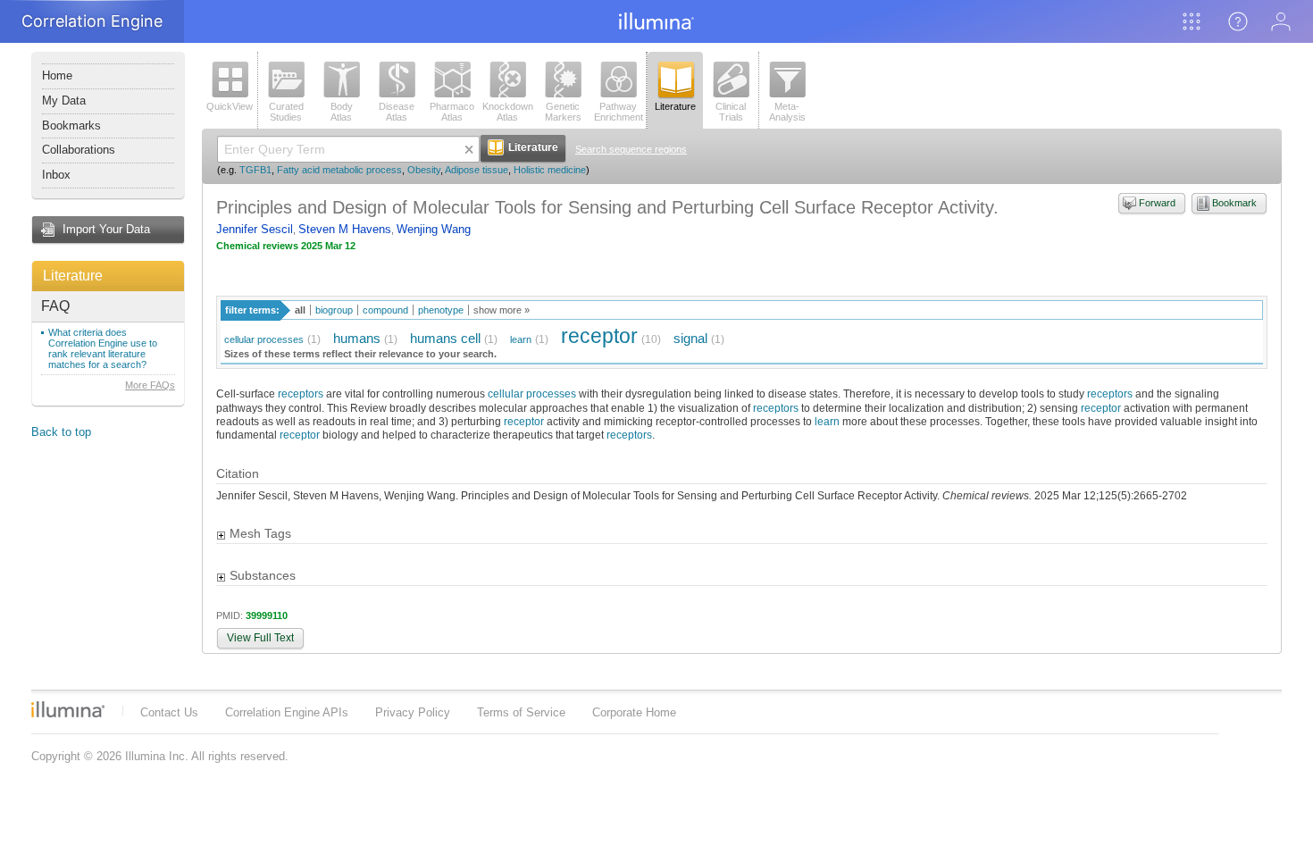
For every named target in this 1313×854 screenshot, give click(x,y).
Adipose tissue (476, 169)
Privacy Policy (412, 712)
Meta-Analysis (787, 111)
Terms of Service (521, 712)
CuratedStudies (286, 111)
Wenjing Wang (434, 229)
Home (57, 75)
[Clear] (469, 149)
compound (385, 310)
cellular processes (264, 339)
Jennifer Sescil (254, 229)
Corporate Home (634, 712)
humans (357, 338)
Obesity (423, 169)
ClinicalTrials (730, 111)
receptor (599, 335)
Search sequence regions (631, 149)
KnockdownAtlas (507, 111)
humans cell (445, 338)
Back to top (61, 432)
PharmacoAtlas (452, 111)
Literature (73, 275)
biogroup (334, 310)
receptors (300, 393)
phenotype (441, 310)
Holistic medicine (550, 169)
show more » (501, 310)
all (300, 310)
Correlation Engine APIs (286, 712)
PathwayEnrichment (618, 111)
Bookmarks (71, 125)
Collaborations (78, 149)
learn (520, 339)
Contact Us (169, 712)
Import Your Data (106, 229)
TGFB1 (255, 169)
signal (690, 338)
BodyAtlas (341, 111)
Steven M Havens (344, 229)
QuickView (229, 106)
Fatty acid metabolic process (339, 169)
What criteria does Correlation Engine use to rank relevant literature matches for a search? (102, 348)
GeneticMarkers (563, 111)
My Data (64, 100)
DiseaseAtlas (396, 111)
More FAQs (150, 385)
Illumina (68, 709)
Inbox (56, 174)
